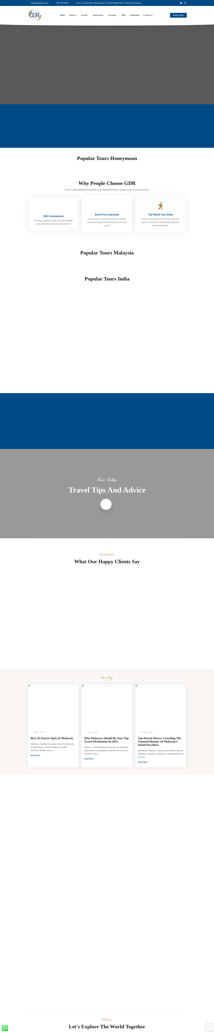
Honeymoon (98, 15)
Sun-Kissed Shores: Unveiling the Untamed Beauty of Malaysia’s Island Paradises (159, 741)
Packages (112, 15)
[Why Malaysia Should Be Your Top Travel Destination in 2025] (107, 706)
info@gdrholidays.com (40, 3)
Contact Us (148, 15)
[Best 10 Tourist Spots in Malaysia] (53, 706)
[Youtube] (181, 3)
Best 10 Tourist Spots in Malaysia (52, 738)
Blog (124, 15)
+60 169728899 (62, 3)
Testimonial (134, 15)
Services (84, 15)
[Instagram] (185, 3)
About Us (73, 15)
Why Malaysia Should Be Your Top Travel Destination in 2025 (106, 740)
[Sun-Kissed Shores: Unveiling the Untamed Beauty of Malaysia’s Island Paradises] (160, 706)
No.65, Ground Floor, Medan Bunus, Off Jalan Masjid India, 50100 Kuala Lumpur (108, 3)
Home (62, 15)
